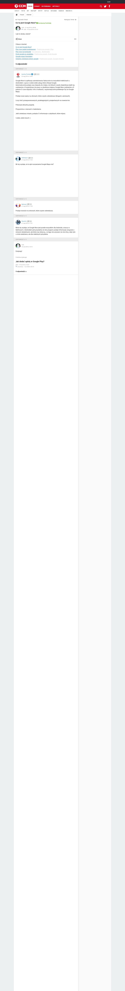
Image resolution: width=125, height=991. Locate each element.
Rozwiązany (41, 23)
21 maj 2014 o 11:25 (27, 160)
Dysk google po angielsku (24, 54)
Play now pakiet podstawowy (26, 49)
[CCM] (20, 6)
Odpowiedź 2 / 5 (21, 152)
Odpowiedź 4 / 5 (21, 216)
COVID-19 (17, 11)
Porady (37, 6)
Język (108, 2)
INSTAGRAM (54, 11)
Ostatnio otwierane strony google (27, 59)
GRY (28, 11)
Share (20, 39)
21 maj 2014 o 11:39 (27, 206)
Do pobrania (46, 6)
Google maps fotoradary (24, 56)
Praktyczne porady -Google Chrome (52, 59)
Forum (30, 6)
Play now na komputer (23, 52)
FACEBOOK (61, 11)
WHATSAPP (33, 11)
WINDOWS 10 (69, 11)
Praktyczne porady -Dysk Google (45, 54)
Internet (29, 14)
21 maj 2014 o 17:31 (27, 223)
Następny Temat (69, 19)
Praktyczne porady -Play (45, 49)
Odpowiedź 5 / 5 (21, 239)
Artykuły (55, 6)
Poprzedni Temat (22, 19)
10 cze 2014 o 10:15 (32, 29)
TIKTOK (23, 11)
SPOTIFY (40, 11)
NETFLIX (46, 11)
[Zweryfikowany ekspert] (32, 74)
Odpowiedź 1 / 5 (21, 69)
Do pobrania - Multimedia (41, 52)
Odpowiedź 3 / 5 (21, 199)
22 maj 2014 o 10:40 (27, 76)
